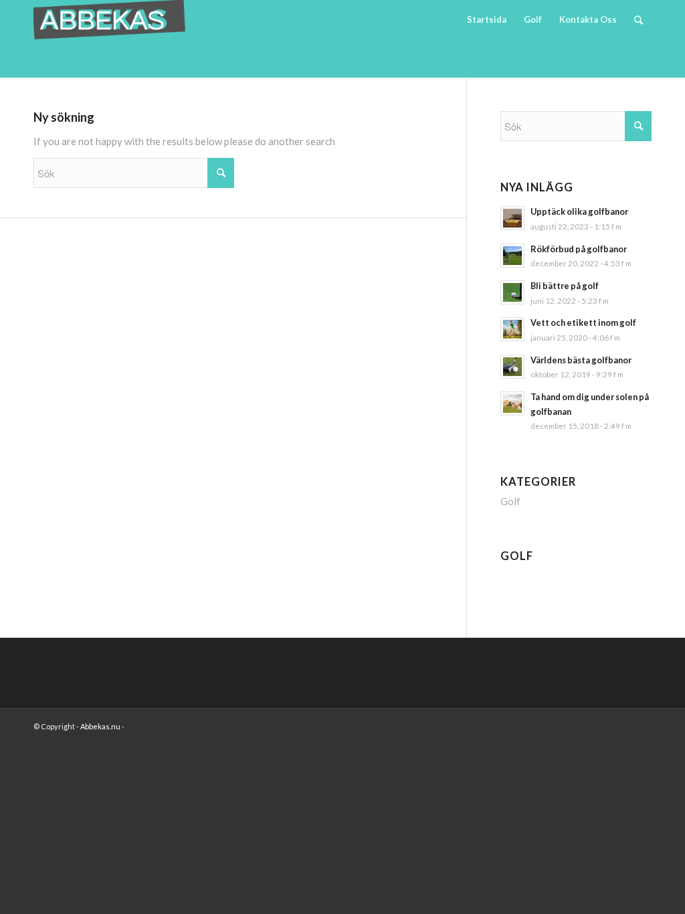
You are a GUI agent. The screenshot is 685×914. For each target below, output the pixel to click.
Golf (510, 501)
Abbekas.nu (101, 726)
